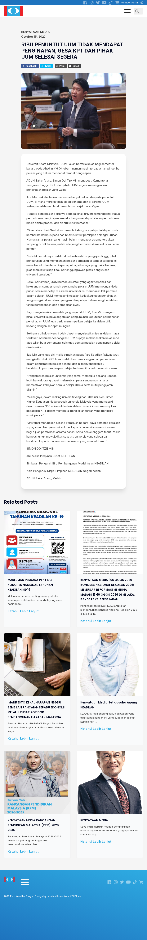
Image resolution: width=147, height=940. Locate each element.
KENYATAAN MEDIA (94, 820)
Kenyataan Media (35, 32)
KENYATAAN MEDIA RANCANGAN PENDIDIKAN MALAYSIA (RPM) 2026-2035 (34, 825)
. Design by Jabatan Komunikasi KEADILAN (42, 896)
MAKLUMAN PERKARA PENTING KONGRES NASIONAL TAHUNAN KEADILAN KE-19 (30, 585)
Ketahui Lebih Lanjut (23, 611)
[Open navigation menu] (127, 11)
